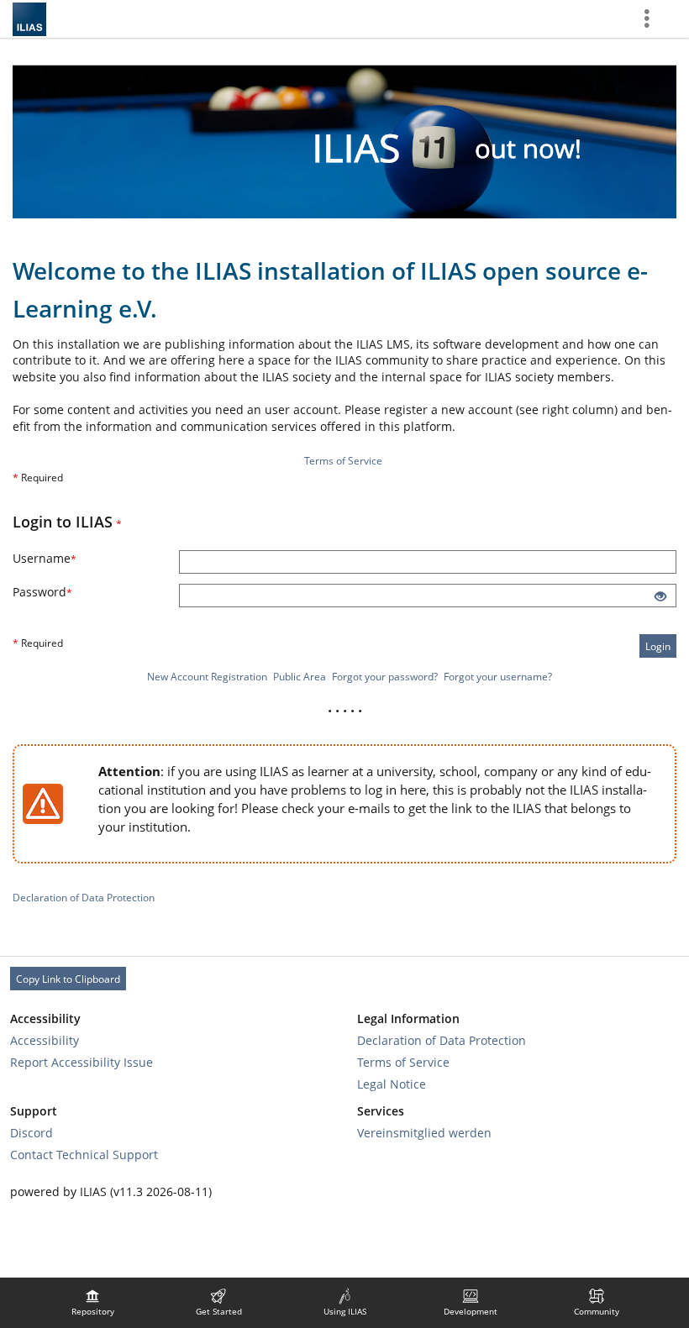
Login (658, 646)
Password (65, 592)
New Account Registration (207, 676)
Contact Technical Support (84, 1155)
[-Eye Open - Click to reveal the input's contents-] (660, 597)
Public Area (299, 676)
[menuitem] (92, 1303)
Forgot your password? (385, 676)
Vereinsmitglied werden (424, 1133)
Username (67, 558)
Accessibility (44, 1040)
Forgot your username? (498, 676)
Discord (31, 1133)
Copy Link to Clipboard (68, 979)
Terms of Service (343, 461)
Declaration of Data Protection (84, 897)
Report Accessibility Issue (81, 1062)
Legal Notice (391, 1084)
